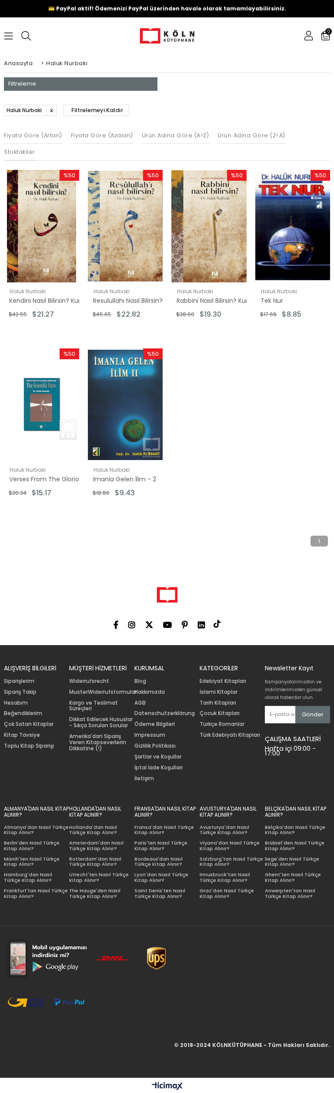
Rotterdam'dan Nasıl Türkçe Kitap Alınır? (95, 861)
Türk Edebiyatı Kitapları (230, 735)
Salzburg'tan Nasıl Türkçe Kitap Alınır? (231, 861)
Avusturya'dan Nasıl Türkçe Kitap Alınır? (224, 830)
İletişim (144, 778)
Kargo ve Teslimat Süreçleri (93, 706)
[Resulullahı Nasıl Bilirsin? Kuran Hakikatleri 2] (125, 226)
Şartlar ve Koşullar (157, 757)
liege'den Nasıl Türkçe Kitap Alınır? (292, 861)
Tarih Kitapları (218, 703)
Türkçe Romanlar (222, 724)
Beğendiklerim (23, 713)
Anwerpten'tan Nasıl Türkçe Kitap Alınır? (290, 893)
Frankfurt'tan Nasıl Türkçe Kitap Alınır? (36, 893)
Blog (140, 681)
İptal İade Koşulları (158, 768)
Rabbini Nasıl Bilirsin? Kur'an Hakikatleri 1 (215, 301)
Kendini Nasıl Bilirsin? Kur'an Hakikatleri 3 (48, 301)
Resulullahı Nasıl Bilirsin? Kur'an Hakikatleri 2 (131, 301)
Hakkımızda (149, 692)
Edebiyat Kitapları (223, 681)
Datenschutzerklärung (164, 713)
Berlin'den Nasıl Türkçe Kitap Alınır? (32, 845)
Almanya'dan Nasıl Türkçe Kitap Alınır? (36, 830)
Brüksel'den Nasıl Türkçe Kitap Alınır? (294, 845)
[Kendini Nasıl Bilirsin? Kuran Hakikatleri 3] (41, 226)
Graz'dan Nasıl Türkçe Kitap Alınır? (227, 893)
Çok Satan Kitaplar (28, 724)
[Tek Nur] (293, 226)
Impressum (149, 735)
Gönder (313, 714)
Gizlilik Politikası (155, 746)
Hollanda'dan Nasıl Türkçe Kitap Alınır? (93, 830)
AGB (140, 703)
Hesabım (16, 703)
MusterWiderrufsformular (103, 692)
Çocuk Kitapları (220, 713)
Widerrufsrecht (89, 681)
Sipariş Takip (20, 692)
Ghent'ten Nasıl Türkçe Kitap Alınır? (293, 877)
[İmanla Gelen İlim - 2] (125, 404)
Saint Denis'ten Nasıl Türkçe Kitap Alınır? (159, 893)
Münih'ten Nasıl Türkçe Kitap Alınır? (32, 861)
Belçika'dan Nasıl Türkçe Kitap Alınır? (295, 830)
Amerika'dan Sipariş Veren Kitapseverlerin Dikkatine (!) (97, 742)
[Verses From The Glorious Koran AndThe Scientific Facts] (41, 404)
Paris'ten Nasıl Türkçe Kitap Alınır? (160, 845)
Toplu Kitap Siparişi (29, 746)
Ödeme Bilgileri (154, 724)
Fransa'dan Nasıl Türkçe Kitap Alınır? (164, 830)
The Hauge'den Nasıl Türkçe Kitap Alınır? (94, 893)
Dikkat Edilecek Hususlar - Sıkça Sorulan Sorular (101, 722)
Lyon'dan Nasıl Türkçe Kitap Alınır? (161, 877)
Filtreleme (22, 83)
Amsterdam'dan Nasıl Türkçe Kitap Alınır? (96, 845)
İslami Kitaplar (218, 692)
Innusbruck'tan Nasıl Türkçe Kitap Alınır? (225, 877)
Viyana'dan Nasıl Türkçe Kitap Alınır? (230, 845)
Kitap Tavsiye (22, 735)
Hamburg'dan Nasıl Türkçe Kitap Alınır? (28, 877)
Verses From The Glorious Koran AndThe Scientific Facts (48, 479)
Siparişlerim (19, 681)
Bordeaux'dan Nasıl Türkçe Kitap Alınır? (158, 861)
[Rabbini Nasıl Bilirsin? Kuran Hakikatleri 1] (209, 226)
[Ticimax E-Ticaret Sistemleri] (167, 1086)
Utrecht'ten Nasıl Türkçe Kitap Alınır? (99, 877)
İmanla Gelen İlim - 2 (124, 479)
